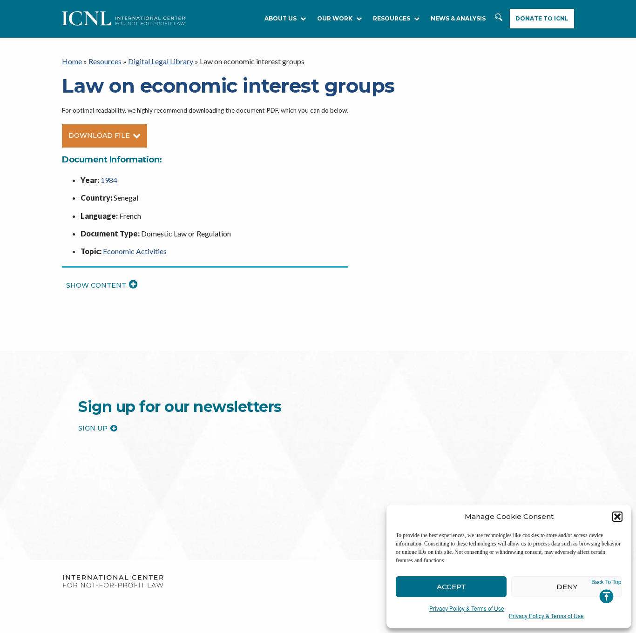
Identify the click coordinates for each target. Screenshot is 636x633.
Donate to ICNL (541, 18)
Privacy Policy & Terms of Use (466, 608)
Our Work (334, 18)
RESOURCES (391, 18)
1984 (109, 179)
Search (498, 18)
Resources (105, 61)
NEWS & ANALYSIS (458, 18)
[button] (617, 516)
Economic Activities (135, 251)
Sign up (93, 428)
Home (72, 61)
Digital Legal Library (160, 61)
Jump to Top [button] (606, 591)
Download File (99, 135)
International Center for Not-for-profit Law (113, 581)
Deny (566, 586)
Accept (451, 586)
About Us (280, 18)
